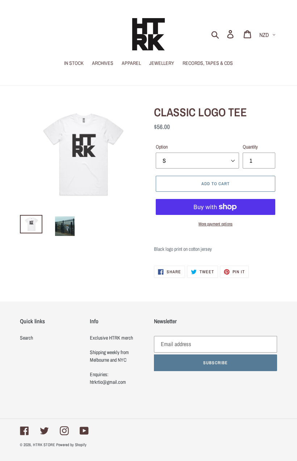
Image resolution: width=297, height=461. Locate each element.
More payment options (215, 224)
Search (26, 338)
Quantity (250, 147)
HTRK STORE (44, 444)
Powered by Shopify (71, 444)
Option (162, 147)
